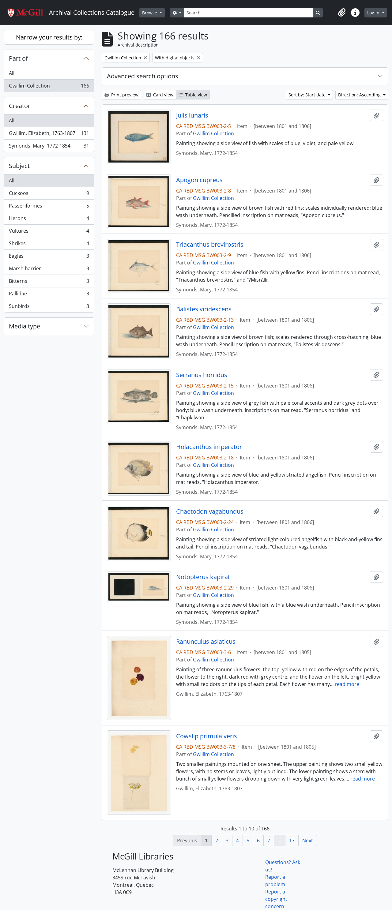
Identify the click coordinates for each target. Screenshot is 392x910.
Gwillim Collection (49, 87)
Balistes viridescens (204, 309)
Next (307, 840)
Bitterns (49, 282)
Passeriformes (49, 207)
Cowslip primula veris (206, 736)
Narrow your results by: (49, 37)
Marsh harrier (49, 270)
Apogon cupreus (199, 180)
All (11, 73)
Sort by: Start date (307, 95)
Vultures (49, 232)
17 (292, 840)
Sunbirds (49, 307)
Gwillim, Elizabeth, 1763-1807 (49, 135)
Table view (195, 95)
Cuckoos (49, 195)
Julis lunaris (192, 115)
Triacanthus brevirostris (209, 244)
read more (347, 684)
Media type (24, 326)
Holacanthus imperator (209, 447)
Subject (19, 166)
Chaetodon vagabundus (209, 511)
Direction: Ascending (360, 95)
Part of (18, 58)
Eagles (49, 257)
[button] (342, 12)
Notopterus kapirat (203, 577)
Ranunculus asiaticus (206, 641)
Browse (150, 13)
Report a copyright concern (276, 899)
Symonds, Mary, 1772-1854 (49, 147)
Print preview (124, 95)
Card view (162, 95)
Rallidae (49, 295)
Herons (49, 220)
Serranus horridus (201, 375)
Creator (19, 106)
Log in (374, 13)
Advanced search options (142, 76)
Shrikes (49, 245)
